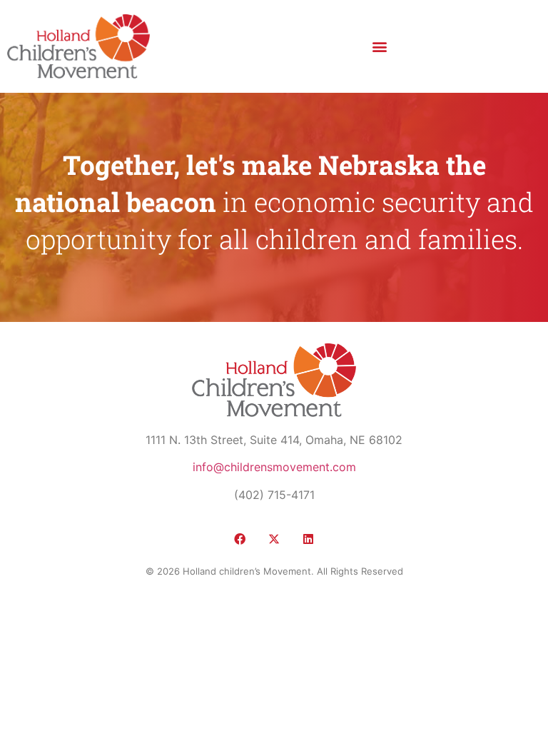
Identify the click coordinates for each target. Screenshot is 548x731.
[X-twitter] (274, 539)
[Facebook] (239, 539)
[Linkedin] (308, 539)
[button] (379, 46)
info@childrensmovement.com (274, 467)
